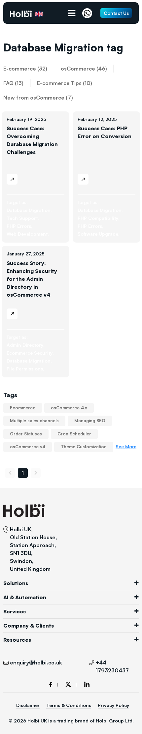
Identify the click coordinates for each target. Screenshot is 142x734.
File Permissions (25, 368)
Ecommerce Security (30, 353)
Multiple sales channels (34, 420)
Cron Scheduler (74, 433)
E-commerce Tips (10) (64, 83)
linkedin (86, 684)
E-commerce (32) (25, 68)
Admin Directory (26, 345)
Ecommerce (22, 407)
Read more (12, 179)
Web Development (28, 234)
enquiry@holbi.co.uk (36, 662)
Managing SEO (89, 420)
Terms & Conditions (68, 705)
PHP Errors (19, 226)
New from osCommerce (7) (38, 97)
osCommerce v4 (27, 446)
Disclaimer (28, 705)
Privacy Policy (113, 705)
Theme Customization (84, 446)
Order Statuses (26, 433)
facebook (53, 684)
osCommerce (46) (84, 68)
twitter (70, 684)
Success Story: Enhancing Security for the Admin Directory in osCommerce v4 (32, 279)
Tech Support (23, 218)
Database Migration (29, 210)
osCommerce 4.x (69, 407)
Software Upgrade (99, 234)
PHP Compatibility (99, 218)
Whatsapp (88, 13)
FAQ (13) (13, 83)
